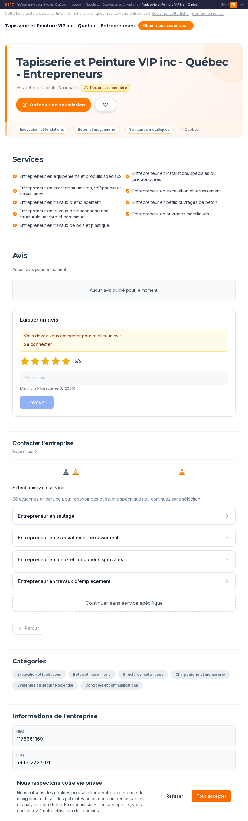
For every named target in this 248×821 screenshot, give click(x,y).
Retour (32, 628)
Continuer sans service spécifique (124, 603)
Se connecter (38, 344)
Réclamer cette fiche (170, 13)
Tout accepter (211, 796)
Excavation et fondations (120, 4)
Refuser (174, 796)
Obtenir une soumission (166, 25)
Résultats (92, 4)
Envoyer (36, 402)
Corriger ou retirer (208, 13)
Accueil (77, 4)
